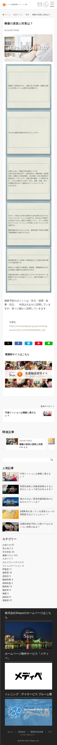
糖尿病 (7, 586)
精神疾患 (7, 583)
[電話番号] (45, 4)
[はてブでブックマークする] (28, 343)
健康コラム (9, 555)
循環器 (7, 572)
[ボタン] (39, 5)
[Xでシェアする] (8, 343)
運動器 (7, 600)
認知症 (6, 597)
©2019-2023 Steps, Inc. (28, 741)
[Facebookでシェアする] (18, 343)
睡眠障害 (7, 579)
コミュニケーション (13, 565)
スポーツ (7, 558)
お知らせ (8, 544)
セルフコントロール (13, 562)
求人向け (7, 548)
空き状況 (8, 551)
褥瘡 (5, 593)
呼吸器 (7, 569)
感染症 (6, 576)
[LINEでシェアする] (49, 343)
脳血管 (6, 590)
